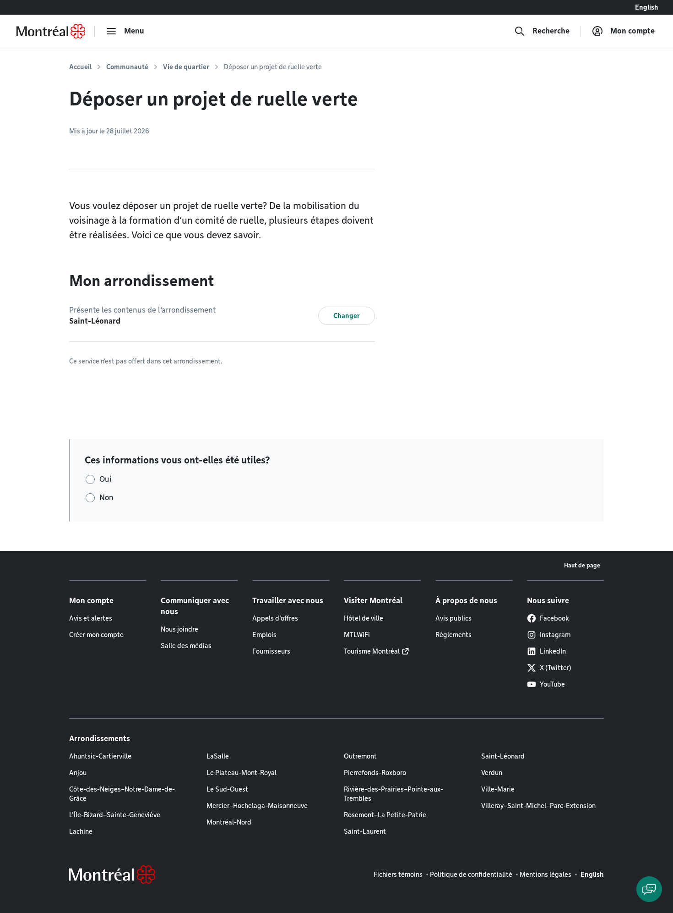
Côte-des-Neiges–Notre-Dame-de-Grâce (122, 794)
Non (106, 497)
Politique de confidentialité (471, 874)
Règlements (453, 634)
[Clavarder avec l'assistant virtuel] (649, 889)
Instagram (555, 634)
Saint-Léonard (503, 756)
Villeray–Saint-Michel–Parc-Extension (538, 805)
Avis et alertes (90, 618)
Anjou (78, 772)
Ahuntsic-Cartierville (100, 756)
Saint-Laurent (365, 831)
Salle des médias (186, 645)
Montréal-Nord (228, 822)
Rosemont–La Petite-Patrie (385, 815)
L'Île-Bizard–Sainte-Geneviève (114, 815)
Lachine (80, 831)
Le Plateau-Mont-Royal (241, 772)
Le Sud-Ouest (227, 789)
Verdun (491, 772)
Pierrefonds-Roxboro (375, 772)
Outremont (360, 756)
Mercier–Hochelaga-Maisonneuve (257, 805)
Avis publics (453, 618)
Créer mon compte (96, 634)
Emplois (264, 634)
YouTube (552, 684)
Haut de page (582, 565)
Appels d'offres (275, 618)
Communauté (127, 67)
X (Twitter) (555, 667)
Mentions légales (545, 874)
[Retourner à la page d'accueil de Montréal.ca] (51, 31)
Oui (105, 479)
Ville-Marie (498, 789)
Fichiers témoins (398, 874)
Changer (346, 315)
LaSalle (217, 756)
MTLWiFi (357, 634)
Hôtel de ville (363, 618)
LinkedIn (553, 651)
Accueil (80, 67)
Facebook (554, 618)
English (646, 7)
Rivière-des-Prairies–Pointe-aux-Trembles (393, 794)
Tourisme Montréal (372, 651)
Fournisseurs (271, 651)
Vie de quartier (186, 67)
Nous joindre (179, 629)
